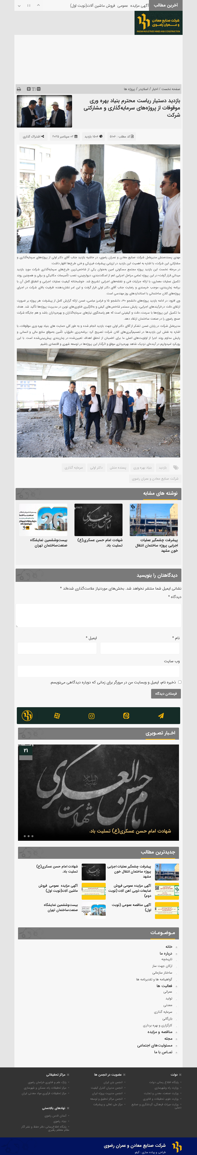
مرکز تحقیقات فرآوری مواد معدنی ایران (44, 1093)
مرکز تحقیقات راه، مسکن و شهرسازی (45, 1087)
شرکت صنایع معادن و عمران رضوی (155, 478)
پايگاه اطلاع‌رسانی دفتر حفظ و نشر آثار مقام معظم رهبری (45, 1128)
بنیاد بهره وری (142, 467)
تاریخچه (166, 959)
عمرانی (167, 991)
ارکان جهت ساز (162, 966)
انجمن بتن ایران (113, 1082)
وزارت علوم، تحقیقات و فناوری (161, 1099)
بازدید (162, 467)
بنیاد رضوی (60, 1121)
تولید (169, 998)
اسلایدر (143, 89)
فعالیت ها (164, 986)
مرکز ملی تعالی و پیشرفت (108, 1104)
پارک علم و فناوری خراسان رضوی (47, 1082)
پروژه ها (129, 89)
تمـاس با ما (163, 1052)
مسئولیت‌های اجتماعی (154, 1045)
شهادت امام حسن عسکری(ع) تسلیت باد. (100, 542)
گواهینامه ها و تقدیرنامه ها (154, 979)
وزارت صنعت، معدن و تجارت (161, 1093)
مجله (168, 1039)
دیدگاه (174, 597)
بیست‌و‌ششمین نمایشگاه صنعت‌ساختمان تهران (48, 542)
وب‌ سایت (172, 661)
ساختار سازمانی (162, 972)
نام (176, 638)
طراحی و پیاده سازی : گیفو (150, 1152)
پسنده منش (118, 467)
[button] (32, 836)
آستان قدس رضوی (55, 1115)
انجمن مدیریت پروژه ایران (107, 1093)
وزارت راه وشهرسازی (167, 1087)
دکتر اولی (96, 467)
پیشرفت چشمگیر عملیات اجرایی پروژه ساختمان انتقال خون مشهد (156, 545)
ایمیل (91, 638)
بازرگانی (167, 1018)
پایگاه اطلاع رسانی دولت (164, 1082)
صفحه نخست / (169, 89)
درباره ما (166, 953)
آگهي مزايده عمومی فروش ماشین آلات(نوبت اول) (109, 5)
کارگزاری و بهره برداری (157, 1025)
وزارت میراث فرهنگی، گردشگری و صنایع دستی (156, 1106)
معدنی (167, 1005)
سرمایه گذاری (74, 467)
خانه (169, 947)
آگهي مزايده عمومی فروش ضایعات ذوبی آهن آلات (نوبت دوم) (129, 890)
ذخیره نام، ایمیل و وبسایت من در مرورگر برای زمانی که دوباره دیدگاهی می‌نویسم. (113, 682)
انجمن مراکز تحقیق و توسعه (106, 1099)
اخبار (155, 89)
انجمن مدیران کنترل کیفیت (107, 1087)
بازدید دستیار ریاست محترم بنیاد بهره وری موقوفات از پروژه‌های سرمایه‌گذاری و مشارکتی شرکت (132, 107)
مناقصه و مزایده (160, 1032)
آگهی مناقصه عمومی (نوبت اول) (131, 907)
